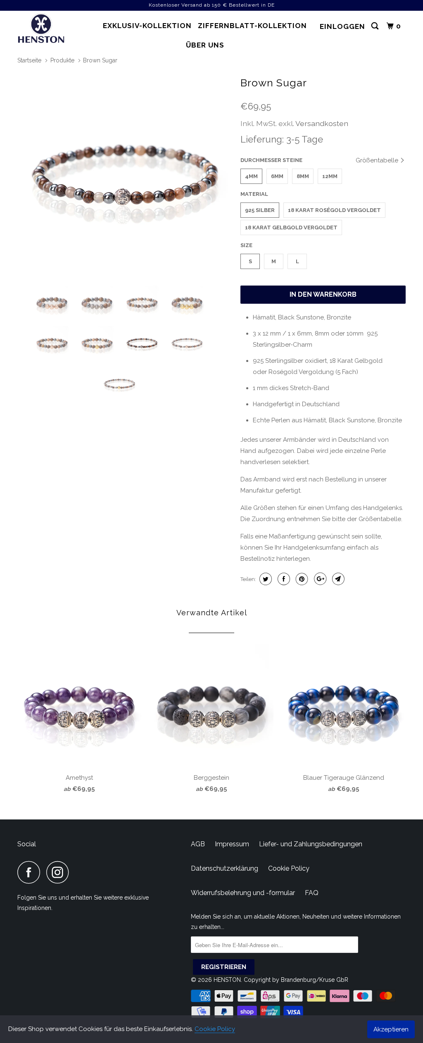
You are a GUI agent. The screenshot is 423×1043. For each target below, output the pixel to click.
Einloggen (342, 26)
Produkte (62, 60)
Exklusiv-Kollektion (147, 25)
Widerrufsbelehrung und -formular (243, 893)
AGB (198, 844)
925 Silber (260, 210)
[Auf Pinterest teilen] (301, 579)
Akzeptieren (391, 1029)
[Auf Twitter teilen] (264, 579)
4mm (251, 176)
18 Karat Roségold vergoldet (334, 210)
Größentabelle (378, 160)
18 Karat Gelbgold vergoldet (291, 227)
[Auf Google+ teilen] (319, 579)
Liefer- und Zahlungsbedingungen (310, 844)
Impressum (232, 844)
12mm (329, 176)
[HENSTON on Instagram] (60, 872)
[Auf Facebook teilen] (283, 579)
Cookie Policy (215, 1029)
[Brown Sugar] (124, 175)
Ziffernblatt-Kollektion (252, 25)
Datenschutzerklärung (224, 868)
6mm (277, 176)
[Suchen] (376, 26)
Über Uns (205, 45)
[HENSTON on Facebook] (31, 872)
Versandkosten (321, 123)
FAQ (311, 893)
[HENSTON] (50, 29)
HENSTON (227, 979)
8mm (303, 176)
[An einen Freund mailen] (337, 579)
